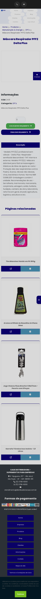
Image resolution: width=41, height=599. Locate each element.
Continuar (20, 594)
